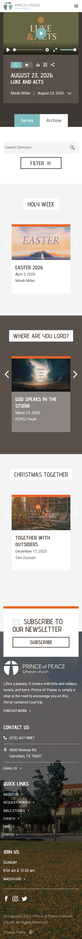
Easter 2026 (29, 267)
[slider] (28, 50)
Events (9, 819)
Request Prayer (16, 802)
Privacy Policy (14, 932)
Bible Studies (14, 811)
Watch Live (12, 879)
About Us (11, 794)
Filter (38, 163)
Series (27, 120)
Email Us (10, 768)
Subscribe (41, 642)
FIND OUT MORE (15, 711)
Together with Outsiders (32, 541)
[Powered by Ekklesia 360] (31, 932)
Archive (54, 120)
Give (6, 827)
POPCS (8, 835)
